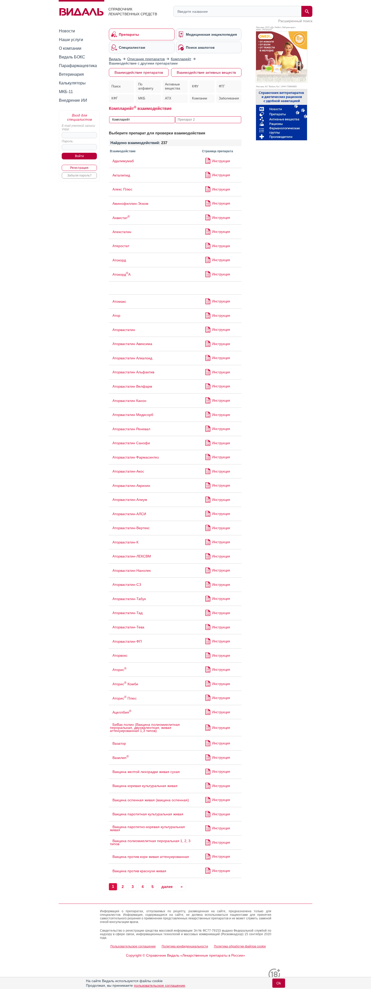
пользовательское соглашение (159, 985)
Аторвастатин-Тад (127, 613)
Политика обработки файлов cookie (240, 946)
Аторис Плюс (124, 698)
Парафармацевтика (78, 66)
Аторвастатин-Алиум (129, 500)
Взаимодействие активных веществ (206, 72)
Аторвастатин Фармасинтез (135, 457)
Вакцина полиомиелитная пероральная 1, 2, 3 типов (150, 842)
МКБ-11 (66, 92)
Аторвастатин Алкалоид (132, 358)
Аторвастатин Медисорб (132, 415)
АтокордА (121, 274)
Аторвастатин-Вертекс (131, 528)
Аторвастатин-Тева (128, 627)
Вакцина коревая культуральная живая (144, 786)
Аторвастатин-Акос (128, 471)
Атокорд (119, 260)
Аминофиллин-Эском (130, 203)
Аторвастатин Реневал (131, 429)
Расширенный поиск (295, 21)
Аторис (119, 670)
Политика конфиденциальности (185, 946)
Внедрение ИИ (73, 100)
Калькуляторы (72, 83)
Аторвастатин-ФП (127, 641)
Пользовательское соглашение (133, 946)
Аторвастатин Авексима (132, 344)
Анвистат (121, 218)
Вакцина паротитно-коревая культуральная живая (147, 828)
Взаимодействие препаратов (138, 72)
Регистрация (79, 168)
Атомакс (119, 301)
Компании (199, 98)
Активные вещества (172, 86)
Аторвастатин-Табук (129, 599)
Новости (67, 31)
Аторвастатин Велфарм (132, 386)
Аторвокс (119, 655)
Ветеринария (71, 74)
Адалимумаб (123, 161)
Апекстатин (121, 232)
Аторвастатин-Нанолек (131, 570)
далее (167, 886)
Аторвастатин (123, 330)
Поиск (116, 86)
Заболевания (229, 98)
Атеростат (120, 246)
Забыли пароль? (79, 175)
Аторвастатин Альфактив (133, 372)
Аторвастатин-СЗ (126, 584)
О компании (70, 48)
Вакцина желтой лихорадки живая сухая (146, 772)
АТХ (168, 98)
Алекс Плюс (122, 189)
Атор (116, 315)
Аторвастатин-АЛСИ (129, 514)
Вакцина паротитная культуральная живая (147, 814)
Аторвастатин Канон (129, 401)
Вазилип (120, 758)
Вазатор (119, 743)
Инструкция (221, 161)
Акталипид (121, 175)
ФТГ (222, 86)
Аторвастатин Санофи (131, 443)
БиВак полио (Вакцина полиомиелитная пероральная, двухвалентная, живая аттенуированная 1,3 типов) (145, 727)
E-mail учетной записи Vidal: (78, 127)
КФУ (195, 86)
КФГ (114, 98)
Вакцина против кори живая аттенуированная (150, 857)
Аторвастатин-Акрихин (131, 486)
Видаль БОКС (72, 57)
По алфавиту (145, 86)
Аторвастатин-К (125, 542)
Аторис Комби (125, 684)
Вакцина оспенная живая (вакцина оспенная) (150, 800)
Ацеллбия (121, 712)
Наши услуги (71, 39)
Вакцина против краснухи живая (139, 871)
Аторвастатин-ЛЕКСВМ (131, 556)
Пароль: (67, 141)
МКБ (141, 98)
